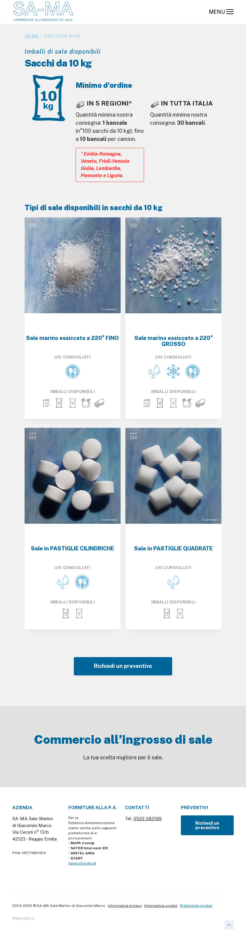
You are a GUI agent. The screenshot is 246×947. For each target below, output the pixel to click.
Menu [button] (217, 12)
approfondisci (82, 863)
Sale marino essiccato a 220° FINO (72, 338)
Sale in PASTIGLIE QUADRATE (173, 549)
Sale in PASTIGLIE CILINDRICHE (72, 549)
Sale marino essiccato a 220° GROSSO (173, 341)
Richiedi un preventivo (123, 666)
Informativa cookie (160, 906)
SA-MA (31, 36)
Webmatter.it (23, 918)
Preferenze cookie (196, 906)
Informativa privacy (125, 906)
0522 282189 (148, 818)
